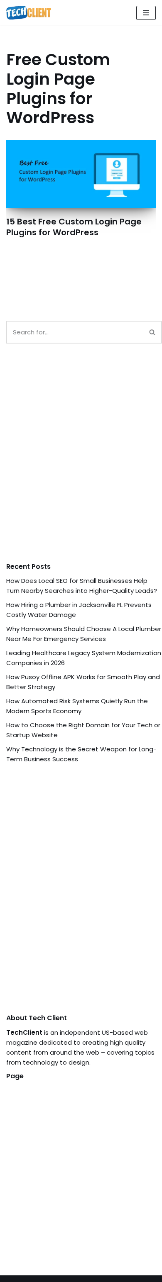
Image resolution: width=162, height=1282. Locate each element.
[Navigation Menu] (146, 13)
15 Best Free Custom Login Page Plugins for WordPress (74, 227)
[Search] (152, 332)
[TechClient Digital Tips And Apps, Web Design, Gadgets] (28, 12)
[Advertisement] (81, 461)
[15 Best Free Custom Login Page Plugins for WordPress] (81, 174)
